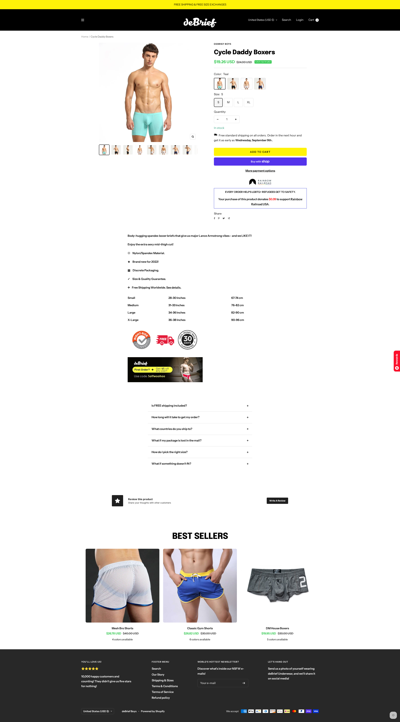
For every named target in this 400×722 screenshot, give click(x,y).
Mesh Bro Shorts (122, 628)
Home (84, 36)
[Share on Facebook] (214, 218)
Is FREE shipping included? (169, 405)
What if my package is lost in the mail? (176, 440)
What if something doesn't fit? (171, 463)
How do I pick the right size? (170, 452)
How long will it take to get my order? (175, 417)
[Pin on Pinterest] (219, 218)
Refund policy (161, 697)
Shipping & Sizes (163, 680)
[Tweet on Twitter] (223, 218)
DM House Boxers (277, 628)
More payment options (260, 170)
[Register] (243, 683)
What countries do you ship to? (172, 429)
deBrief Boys (222, 44)
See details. (173, 287)
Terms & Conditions (165, 686)
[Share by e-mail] (229, 218)
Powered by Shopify (153, 711)
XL (248, 102)
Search (286, 20)
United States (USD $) (261, 19)
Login (299, 20)
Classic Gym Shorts (200, 628)
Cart (313, 20)
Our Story (158, 674)
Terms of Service (163, 692)
